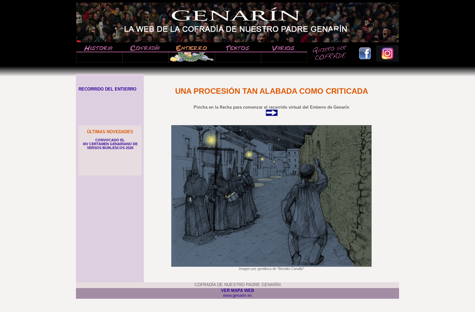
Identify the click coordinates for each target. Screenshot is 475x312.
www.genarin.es (237, 295)
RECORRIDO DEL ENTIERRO (106, 89)
